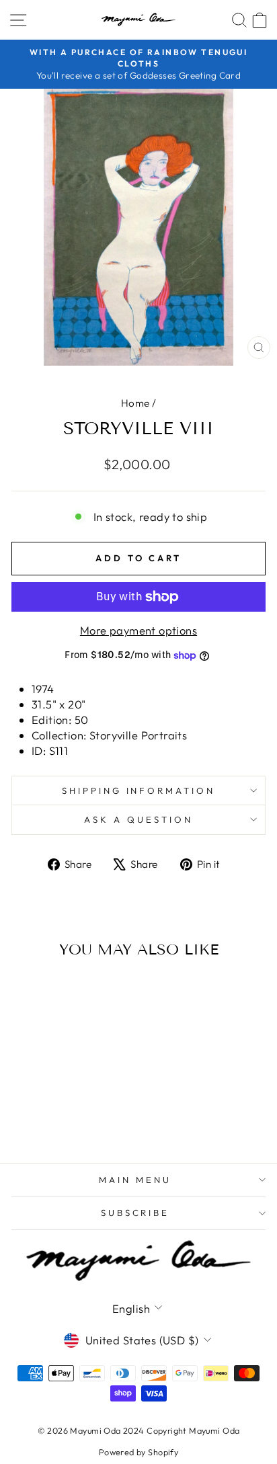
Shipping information (139, 790)
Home (135, 403)
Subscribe (135, 1212)
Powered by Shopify (138, 1452)
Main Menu (135, 1179)
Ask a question (138, 819)
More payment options (138, 630)
